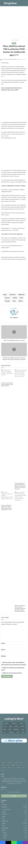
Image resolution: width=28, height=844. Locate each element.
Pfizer (21, 301)
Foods (5, 726)
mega (4, 729)
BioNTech (21, 294)
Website (3, 656)
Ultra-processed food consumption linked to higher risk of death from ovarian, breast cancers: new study (20, 486)
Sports (23, 729)
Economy (21, 723)
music (10, 729)
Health (16, 40)
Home (12, 40)
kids (15, 301)
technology (11, 732)
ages (5, 294)
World (23, 732)
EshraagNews (14, 317)
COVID (15, 298)
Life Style (22, 726)
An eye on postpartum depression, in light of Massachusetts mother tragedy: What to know (6, 507)
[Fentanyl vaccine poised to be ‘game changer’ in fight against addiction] (7, 375)
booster (8, 298)
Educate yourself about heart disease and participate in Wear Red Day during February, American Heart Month (20, 608)
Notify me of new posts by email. (12, 673)
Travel (17, 732)
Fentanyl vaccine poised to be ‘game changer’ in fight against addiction (7, 384)
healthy (8, 301)
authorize (13, 294)
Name (3, 643)
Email (3, 650)
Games (10, 726)
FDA (22, 298)
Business (6, 723)
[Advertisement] (14, 21)
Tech (5, 732)
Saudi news (16, 729)
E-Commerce (14, 723)
